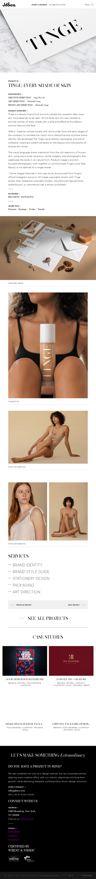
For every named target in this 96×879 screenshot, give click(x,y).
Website (86, 685)
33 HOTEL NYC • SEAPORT (71, 679)
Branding (14, 196)
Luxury (68, 685)
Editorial (21, 683)
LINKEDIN (12, 835)
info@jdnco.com (16, 790)
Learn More (87, 875)
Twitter (32, 209)
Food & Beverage (33, 683)
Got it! (71, 875)
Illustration (25, 685)
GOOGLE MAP (26, 819)
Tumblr (41, 209)
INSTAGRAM (14, 831)
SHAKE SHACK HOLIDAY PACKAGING (25, 723)
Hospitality (79, 683)
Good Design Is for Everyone (25, 679)
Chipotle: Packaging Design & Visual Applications (71, 723)
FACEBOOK (13, 839)
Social (24, 730)
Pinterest (12, 209)
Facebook (22, 209)
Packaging (27, 196)
